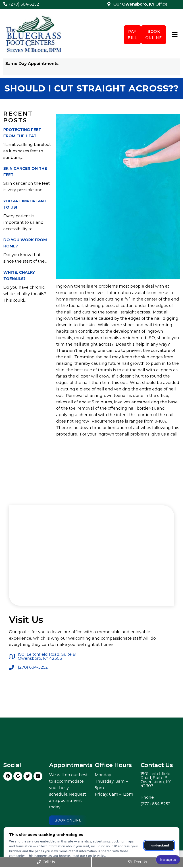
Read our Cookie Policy (88, 856)
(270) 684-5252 (24, 4)
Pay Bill (132, 34)
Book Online (153, 34)
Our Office (139, 4)
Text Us (140, 862)
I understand (159, 845)
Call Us (48, 862)
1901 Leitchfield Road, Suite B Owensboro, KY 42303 (47, 656)
